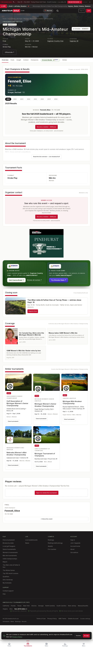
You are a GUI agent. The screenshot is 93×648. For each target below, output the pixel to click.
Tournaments (11, 18)
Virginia (5, 609)
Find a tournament (9, 540)
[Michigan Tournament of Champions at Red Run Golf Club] (46, 434)
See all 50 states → (20, 609)
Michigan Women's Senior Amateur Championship (45, 405)
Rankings (51, 540)
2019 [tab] (49, 99)
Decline (78, 635)
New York (26, 606)
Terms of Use (41, 618)
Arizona (33, 606)
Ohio (11, 609)
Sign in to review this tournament (46, 493)
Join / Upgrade (75, 543)
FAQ (4, 594)
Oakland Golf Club (13, 458)
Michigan (19, 18)
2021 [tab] (35, 99)
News (27, 543)
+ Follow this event (46, 519)
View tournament (13, 421)
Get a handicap (8, 580)
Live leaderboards (31, 540)
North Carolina (50, 606)
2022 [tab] (28, 99)
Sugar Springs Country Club (44, 409)
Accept (86, 635)
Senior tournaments (9, 549)
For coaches (52, 549)
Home (4, 18)
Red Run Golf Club (41, 459)
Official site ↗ (9, 52)
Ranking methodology (55, 543)
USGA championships (10, 559)
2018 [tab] (55, 99)
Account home (75, 546)
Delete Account (73, 618)
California (6, 606)
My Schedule (7, 583)
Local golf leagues (9, 546)
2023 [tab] (21, 99)
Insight (19, 60)
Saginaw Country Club (55, 41)
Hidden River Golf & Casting (16, 408)
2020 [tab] (42, 99)
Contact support (8, 591)
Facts (12, 60)
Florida (13, 606)
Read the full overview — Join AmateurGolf (46, 156)
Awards (50, 546)
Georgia (41, 606)
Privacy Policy (52, 618)
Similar (64, 60)
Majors (5, 562)
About (72, 549)
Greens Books (47, 60)
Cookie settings (85, 618)
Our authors (74, 552)
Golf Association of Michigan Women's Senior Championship (17, 403)
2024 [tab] (15, 99)
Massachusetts (83, 606)
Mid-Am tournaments (10, 555)
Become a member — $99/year (46, 127)
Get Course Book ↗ (16, 280)
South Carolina (61, 606)
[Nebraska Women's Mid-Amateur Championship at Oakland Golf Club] (18, 435)
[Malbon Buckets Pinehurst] (46, 243)
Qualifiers (6, 576)
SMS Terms (62, 618)
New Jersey (72, 606)
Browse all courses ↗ (34, 280)
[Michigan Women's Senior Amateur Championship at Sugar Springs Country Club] (46, 384)
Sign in (82, 10)
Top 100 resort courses (10, 573)
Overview (5, 60)
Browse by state (8, 543)
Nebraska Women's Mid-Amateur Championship (17, 453)
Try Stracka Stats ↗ (58, 280)
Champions (34, 60)
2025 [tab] (8, 99)
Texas (19, 606)
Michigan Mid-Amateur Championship (72, 402)
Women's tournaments (10, 552)
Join (88, 10)
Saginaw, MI (74, 41)
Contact (25, 60)
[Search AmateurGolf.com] (57, 10)
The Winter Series (9, 570)
